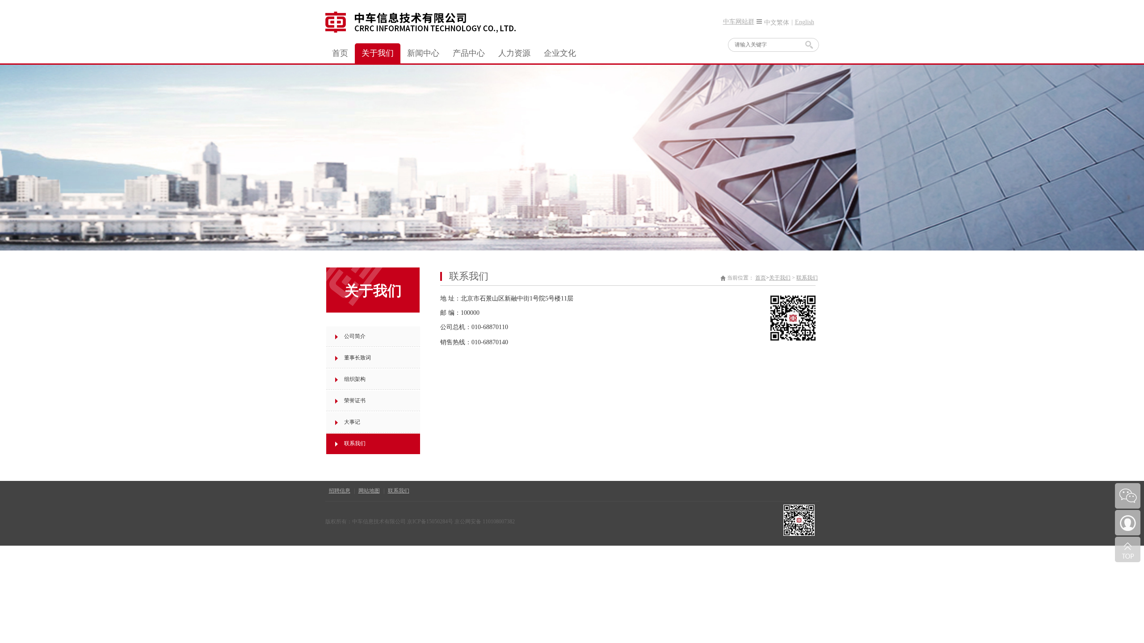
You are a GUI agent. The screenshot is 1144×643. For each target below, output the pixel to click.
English (804, 22)
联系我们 (398, 491)
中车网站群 (738, 21)
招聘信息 (339, 491)
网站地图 (369, 491)
